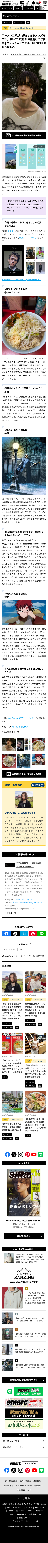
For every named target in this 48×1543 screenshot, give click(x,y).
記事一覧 (27, 3)
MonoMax (39, 1511)
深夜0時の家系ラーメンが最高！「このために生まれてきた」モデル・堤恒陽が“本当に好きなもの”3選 (35, 1010)
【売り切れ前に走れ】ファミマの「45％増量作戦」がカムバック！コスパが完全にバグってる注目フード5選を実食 (12, 1066)
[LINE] (41, 933)
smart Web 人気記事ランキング (24, 1379)
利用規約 (37, 1485)
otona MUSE (21, 1511)
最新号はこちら (24, 1235)
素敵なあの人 (18, 1507)
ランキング (33, 3)
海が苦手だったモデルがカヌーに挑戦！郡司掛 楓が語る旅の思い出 (12, 1127)
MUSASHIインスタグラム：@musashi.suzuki (21, 279)
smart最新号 (22, 3)
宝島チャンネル (8, 1504)
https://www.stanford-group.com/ (27, 902)
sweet (43, 1504)
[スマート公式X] (14, 1155)
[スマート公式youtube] (33, 1155)
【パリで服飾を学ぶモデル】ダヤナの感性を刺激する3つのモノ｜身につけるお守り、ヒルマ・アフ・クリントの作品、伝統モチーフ (25, 205)
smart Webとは (11, 1480)
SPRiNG (10, 1511)
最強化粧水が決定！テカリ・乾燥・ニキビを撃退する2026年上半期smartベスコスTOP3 (30, 1350)
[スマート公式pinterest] (27, 1155)
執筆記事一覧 (10, 913)
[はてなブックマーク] (24, 933)
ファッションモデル (9, 949)
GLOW (30, 1511)
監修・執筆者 (25, 1480)
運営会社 (37, 1480)
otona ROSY (39, 1507)
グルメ (5, 1077)
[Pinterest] (33, 933)
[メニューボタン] (45, 3)
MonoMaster (22, 1514)
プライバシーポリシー (23, 1485)
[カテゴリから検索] (24, 1440)
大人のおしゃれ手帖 (31, 1504)
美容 (18, 8)
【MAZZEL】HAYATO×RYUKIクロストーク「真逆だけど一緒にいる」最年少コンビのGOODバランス (30, 1319)
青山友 (10, 230)
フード (20, 949)
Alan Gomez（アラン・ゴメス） (21, 718)
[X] (15, 933)
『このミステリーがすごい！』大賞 (25, 1521)
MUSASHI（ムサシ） (28, 237)
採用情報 (7, 1485)
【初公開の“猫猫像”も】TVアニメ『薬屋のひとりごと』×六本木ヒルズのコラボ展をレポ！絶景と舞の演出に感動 (30, 1335)
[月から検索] (24, 1447)
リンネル (28, 1507)
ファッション (6, 8)
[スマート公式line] (40, 1155)
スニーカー (28, 8)
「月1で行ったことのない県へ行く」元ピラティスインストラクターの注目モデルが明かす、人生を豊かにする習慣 (35, 1071)
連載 (28, 23)
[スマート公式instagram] (20, 1155)
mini (8, 1507)
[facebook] (6, 933)
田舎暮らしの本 (35, 1514)
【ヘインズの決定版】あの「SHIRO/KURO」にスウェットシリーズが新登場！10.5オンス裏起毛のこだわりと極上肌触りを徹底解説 (35, 1298)
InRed (19, 1504)
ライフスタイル (19, 23)
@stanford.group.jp (23, 899)
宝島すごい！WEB (25, 1518)
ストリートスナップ (39, 3)
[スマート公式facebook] (7, 1155)
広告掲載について (24, 1490)
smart (12, 1514)
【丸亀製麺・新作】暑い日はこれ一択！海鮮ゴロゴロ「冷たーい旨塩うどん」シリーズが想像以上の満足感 (35, 1125)
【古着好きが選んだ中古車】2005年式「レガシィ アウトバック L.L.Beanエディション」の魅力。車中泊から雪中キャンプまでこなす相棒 (30, 1366)
